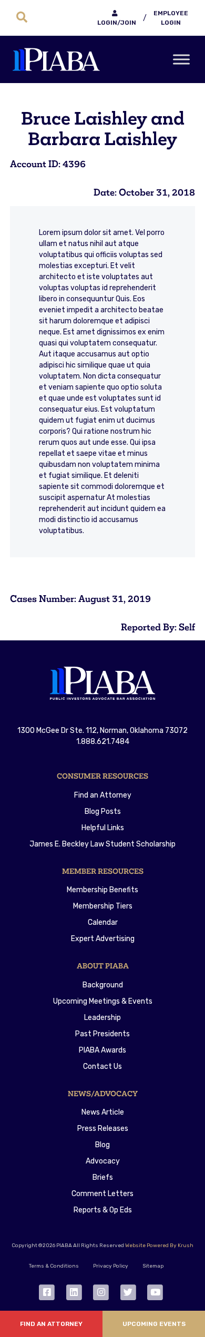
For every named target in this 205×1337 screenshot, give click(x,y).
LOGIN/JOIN (116, 22)
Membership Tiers (102, 906)
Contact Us (102, 1066)
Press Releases (102, 1128)
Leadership (102, 1017)
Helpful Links (102, 827)
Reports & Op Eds (103, 1210)
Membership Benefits (102, 889)
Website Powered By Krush (159, 1245)
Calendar (103, 922)
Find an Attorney (102, 795)
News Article (102, 1112)
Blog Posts (103, 811)
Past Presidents (102, 1033)
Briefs (103, 1177)
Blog (102, 1144)
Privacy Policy (110, 1266)
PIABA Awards (102, 1050)
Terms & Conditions (54, 1266)
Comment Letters (102, 1193)
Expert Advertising (103, 938)
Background (103, 985)
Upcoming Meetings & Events (102, 1001)
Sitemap (152, 1266)
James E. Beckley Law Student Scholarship (102, 844)
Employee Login (170, 17)
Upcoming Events (154, 1324)
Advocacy (103, 1161)
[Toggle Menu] (181, 59)
